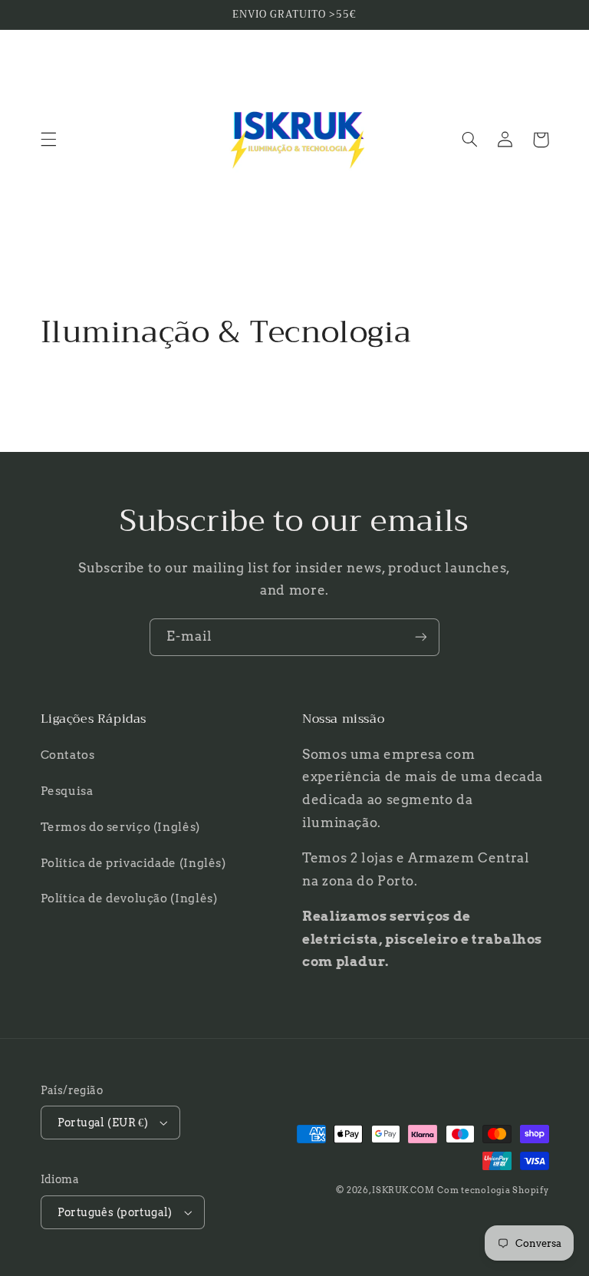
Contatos (68, 755)
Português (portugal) (115, 1212)
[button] (48, 139)
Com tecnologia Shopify (492, 1190)
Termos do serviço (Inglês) (120, 827)
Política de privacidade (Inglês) (133, 863)
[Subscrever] (421, 637)
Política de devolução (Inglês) (129, 898)
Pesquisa (67, 791)
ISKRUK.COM (403, 1190)
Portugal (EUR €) (103, 1122)
